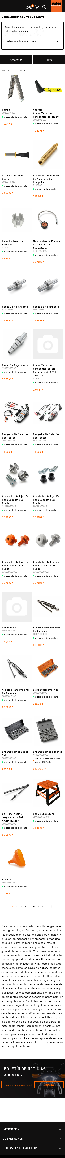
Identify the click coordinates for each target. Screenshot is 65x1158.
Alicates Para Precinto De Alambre (47, 629)
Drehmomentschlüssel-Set (16, 753)
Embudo (7, 879)
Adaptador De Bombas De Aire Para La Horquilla (46, 179)
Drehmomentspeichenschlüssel (47, 751)
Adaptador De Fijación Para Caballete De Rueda (15, 500)
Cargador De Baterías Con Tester (15, 436)
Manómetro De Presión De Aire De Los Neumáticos (47, 244)
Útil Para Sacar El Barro (13, 177)
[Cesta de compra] (35, 7)
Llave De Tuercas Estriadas (12, 243)
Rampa (6, 109)
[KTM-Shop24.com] (56, 6)
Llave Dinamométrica (45, 689)
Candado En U (10, 627)
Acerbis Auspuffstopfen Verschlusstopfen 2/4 (46, 113)
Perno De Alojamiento (15, 306)
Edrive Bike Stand (44, 813)
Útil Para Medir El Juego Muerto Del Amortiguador (12, 817)
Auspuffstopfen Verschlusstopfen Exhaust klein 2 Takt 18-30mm (45, 370)
